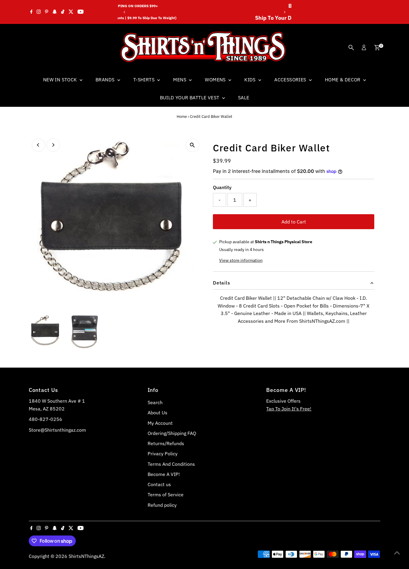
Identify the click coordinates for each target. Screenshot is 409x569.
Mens (180, 80)
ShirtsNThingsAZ (86, 556)
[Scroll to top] (397, 553)
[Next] (284, 12)
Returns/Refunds (166, 443)
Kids (250, 80)
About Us (157, 413)
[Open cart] (377, 47)
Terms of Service (166, 495)
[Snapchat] (54, 12)
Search (155, 402)
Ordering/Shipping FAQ (172, 433)
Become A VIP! (164, 474)
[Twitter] (71, 12)
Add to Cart (293, 222)
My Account (160, 423)
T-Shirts (144, 80)
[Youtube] (80, 12)
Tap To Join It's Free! (288, 409)
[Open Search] (351, 47)
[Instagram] (38, 12)
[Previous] (124, 12)
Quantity (222, 187)
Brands (106, 80)
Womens (216, 80)
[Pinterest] (46, 12)
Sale (243, 98)
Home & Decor (343, 80)
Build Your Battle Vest (190, 98)
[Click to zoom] (192, 145)
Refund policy (162, 505)
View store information (241, 260)
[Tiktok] (63, 12)
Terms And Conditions (171, 464)
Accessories (290, 80)
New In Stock (60, 80)
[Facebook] (31, 12)
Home (182, 116)
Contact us (159, 484)
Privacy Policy (163, 454)
